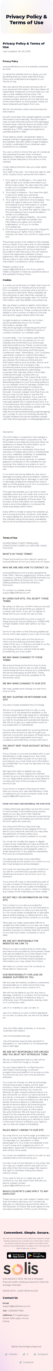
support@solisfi (11, 796)
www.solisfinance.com (14, 66)
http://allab (25, 300)
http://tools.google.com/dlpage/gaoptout (28, 419)
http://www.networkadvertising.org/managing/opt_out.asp (26, 413)
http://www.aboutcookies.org (18, 409)
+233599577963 (13, 1310)
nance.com (25, 796)
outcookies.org (39, 300)
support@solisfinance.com (16, 269)
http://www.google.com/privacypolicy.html (24, 327)
